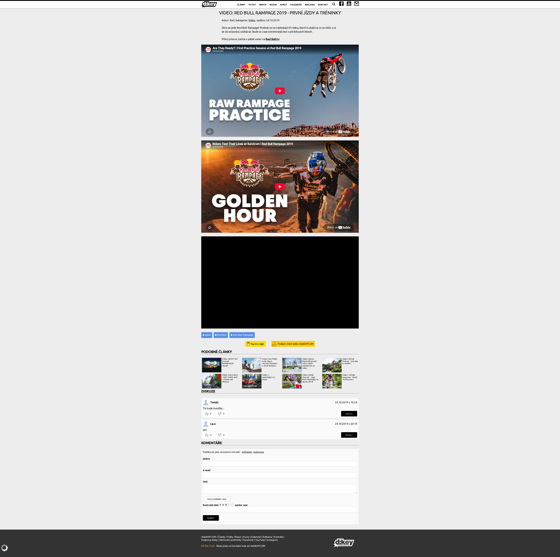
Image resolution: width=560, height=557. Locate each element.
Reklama (310, 4)
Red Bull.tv (272, 39)
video (208, 335)
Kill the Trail (207, 546)
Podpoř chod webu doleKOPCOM (295, 344)
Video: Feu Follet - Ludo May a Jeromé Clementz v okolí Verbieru (270, 362)
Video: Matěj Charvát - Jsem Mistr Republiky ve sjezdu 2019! (310, 378)
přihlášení (247, 452)
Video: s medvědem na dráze (268, 377)
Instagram (272, 540)
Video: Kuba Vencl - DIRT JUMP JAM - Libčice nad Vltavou (230, 378)
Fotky (252, 4)
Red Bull (221, 335)
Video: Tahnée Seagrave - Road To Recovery (349, 377)
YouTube (260, 540)
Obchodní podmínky (230, 540)
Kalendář (295, 4)
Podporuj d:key (209, 540)
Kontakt (323, 4)
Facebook (248, 540)
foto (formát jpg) (216, 499)
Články (241, 4)
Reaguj (349, 414)
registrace (258, 452)
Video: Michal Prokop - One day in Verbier (350, 361)
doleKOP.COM (208, 537)
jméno (206, 458)
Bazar (273, 4)
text (205, 481)
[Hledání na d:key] (333, 4)
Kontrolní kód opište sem (225, 505)
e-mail (206, 470)
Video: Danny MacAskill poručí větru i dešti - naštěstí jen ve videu (309, 363)
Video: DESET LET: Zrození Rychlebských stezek (230, 362)
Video (251, 20)
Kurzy (283, 4)
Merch (262, 4)
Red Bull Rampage (243, 335)
